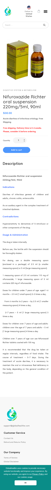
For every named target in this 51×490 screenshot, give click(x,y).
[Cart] (38, 11)
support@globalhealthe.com (17, 425)
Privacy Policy (38, 474)
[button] (46, 11)
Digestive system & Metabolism (19, 90)
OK (25, 483)
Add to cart (16, 150)
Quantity (6, 140)
